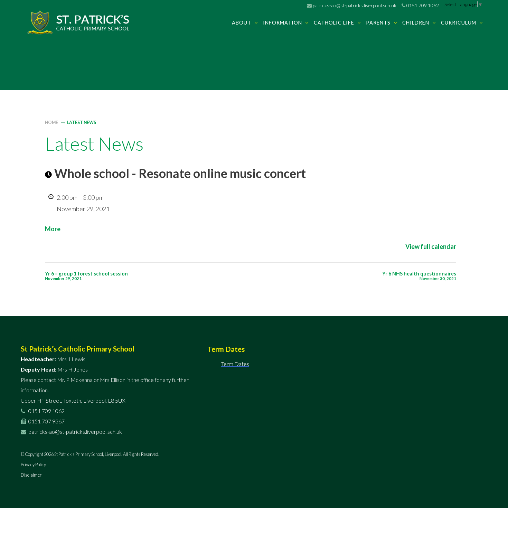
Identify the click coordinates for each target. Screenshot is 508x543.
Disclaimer (31, 475)
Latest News (81, 122)
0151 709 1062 (422, 5)
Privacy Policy (33, 464)
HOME (51, 122)
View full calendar (430, 246)
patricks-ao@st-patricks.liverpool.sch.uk (354, 5)
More (52, 229)
